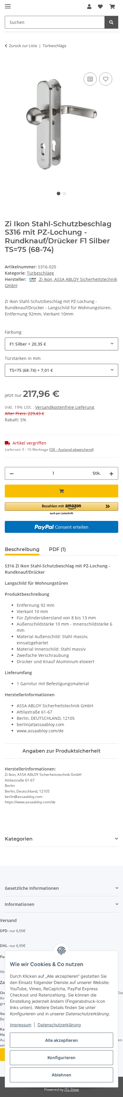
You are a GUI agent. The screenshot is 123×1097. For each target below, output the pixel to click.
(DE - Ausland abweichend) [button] (71, 449)
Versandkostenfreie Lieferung (64, 407)
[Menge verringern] (11, 473)
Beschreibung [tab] (22, 549)
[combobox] (61, 344)
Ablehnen (61, 1074)
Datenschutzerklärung (59, 1024)
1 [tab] (58, 193)
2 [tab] (64, 193)
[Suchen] (111, 22)
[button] (89, 7)
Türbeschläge (40, 273)
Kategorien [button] (19, 839)
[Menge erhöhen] (111, 473)
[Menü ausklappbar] (8, 3)
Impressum (20, 1024)
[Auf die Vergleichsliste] (90, 79)
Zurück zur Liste (23, 45)
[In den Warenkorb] (9, 64)
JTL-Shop (71, 1089)
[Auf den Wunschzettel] (105, 79)
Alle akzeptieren (61, 1040)
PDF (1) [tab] (57, 549)
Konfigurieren (61, 1057)
